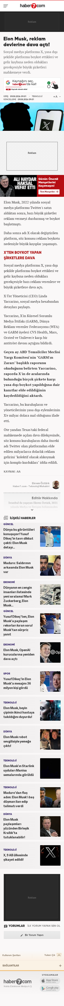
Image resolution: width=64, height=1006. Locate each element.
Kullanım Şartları (11, 955)
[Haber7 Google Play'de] (50, 988)
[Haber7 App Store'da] (50, 980)
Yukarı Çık (49, 955)
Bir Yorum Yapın (34, 935)
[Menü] (6, 6)
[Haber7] (32, 6)
